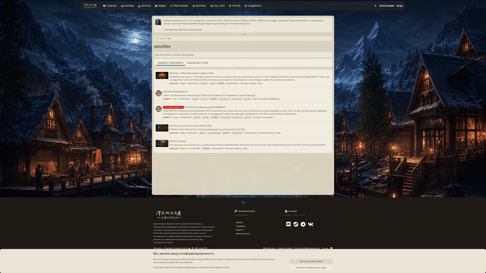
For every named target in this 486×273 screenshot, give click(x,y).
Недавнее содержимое (170, 62)
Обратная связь (269, 248)
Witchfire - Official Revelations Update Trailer (192, 73)
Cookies (158, 248)
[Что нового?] (375, 6)
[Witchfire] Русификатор (175, 91)
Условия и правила (284, 248)
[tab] (241, 34)
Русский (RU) (202, 248)
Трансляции (181, 5)
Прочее (236, 5)
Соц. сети (219, 5)
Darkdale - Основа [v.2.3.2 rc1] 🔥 (178, 248)
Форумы (129, 5)
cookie (183, 259)
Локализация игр (243, 233)
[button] (192, 248)
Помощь (325, 248)
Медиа (162, 5)
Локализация (267, 117)
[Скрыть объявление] (330, 20)
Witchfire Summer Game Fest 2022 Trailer (191, 125)
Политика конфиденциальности (307, 248)
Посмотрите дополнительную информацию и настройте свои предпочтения (191, 267)
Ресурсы (146, 5)
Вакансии (239, 230)
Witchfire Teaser (178, 141)
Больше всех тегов (197, 62)
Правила (239, 222)
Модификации (274, 99)
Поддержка (254, 5)
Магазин (201, 5)
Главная (112, 5)
